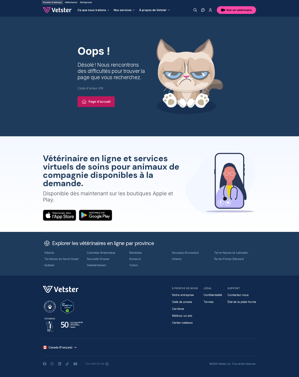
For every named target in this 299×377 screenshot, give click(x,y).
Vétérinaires (71, 2)
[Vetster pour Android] (95, 215)
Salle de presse (182, 302)
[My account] (210, 10)
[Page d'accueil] (57, 10)
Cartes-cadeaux (182, 322)
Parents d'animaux (52, 2)
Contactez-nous (238, 295)
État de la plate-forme (242, 302)
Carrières (178, 309)
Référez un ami (182, 315)
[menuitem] (93, 10)
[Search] (195, 10)
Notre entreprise (183, 295)
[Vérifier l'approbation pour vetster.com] (67, 307)
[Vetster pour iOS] (59, 215)
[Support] (203, 10)
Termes (209, 302)
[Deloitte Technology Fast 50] (72, 325)
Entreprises (86, 2)
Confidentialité (213, 295)
